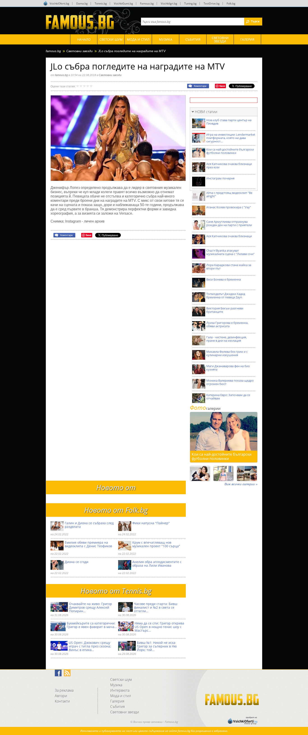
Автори (61, 695)
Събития (117, 706)
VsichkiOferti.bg (59, 3)
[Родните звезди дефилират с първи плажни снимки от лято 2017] (247, 473)
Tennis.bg (101, 3)
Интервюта (119, 690)
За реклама (64, 690)
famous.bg (53, 51)
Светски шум (121, 679)
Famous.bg (147, 3)
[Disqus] (118, 300)
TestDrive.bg (212, 3)
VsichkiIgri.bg (169, 3)
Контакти (62, 701)
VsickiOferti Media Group (46, 3)
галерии (205, 408)
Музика (116, 684)
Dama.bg (82, 3)
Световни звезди (79, 51)
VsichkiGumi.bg (123, 3)
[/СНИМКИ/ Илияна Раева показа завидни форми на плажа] (223, 473)
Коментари (200, 86)
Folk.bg (231, 3)
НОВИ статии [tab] (206, 111)
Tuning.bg (190, 3)
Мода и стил (120, 695)
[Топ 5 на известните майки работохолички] (200, 473)
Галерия (117, 701)
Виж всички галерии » (241, 484)
